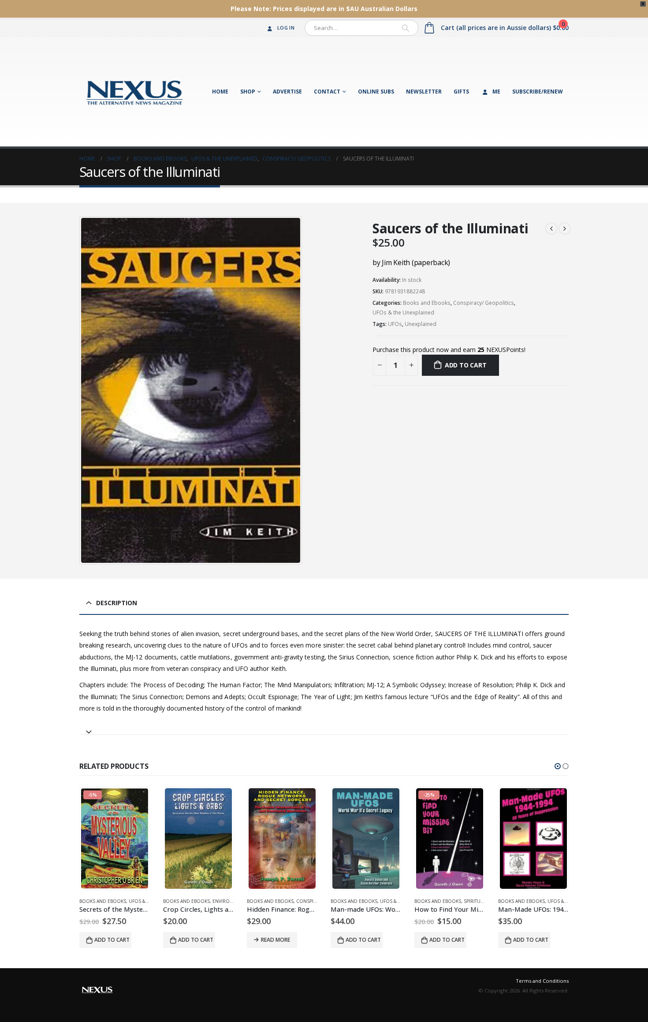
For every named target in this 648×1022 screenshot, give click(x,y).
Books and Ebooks (427, 303)
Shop (247, 91)
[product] (198, 838)
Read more (275, 939)
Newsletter (424, 91)
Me (496, 91)
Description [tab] (116, 603)
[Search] (405, 27)
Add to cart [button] (112, 939)
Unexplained (420, 324)
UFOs (395, 324)
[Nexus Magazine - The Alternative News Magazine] (134, 91)
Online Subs (376, 91)
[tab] (324, 728)
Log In (285, 27)
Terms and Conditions (542, 980)
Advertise (287, 91)
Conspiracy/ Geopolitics (483, 303)
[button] (558, 766)
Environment (229, 901)
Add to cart (466, 365)
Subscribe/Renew (537, 91)
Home (220, 91)
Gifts (461, 91)
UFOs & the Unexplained (403, 312)
